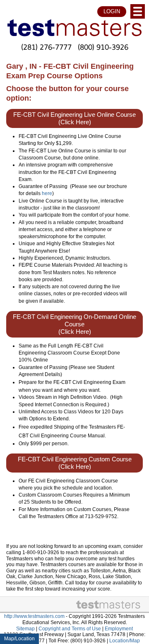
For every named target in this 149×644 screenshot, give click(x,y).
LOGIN (111, 11)
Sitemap (25, 629)
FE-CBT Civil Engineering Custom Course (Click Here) (75, 463)
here (47, 193)
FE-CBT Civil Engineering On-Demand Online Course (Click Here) (74, 324)
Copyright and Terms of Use (69, 629)
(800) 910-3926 (103, 46)
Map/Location (19, 639)
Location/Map (124, 641)
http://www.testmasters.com (34, 616)
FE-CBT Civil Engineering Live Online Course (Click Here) (74, 118)
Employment (119, 629)
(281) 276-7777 (46, 46)
